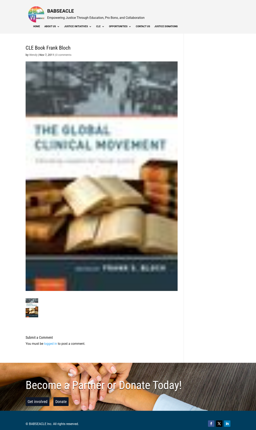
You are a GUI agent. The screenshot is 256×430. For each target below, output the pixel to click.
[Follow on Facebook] (211, 423)
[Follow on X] (219, 423)
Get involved (37, 401)
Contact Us (143, 26)
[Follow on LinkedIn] (227, 423)
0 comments (63, 54)
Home (36, 26)
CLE (98, 26)
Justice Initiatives (76, 26)
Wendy (33, 54)
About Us (50, 26)
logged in (50, 344)
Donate (61, 401)
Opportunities (118, 26)
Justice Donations (166, 26)
